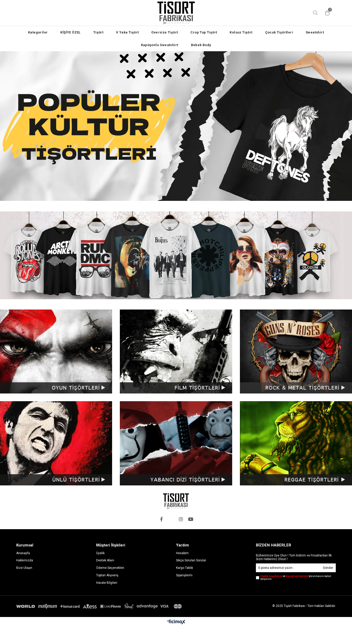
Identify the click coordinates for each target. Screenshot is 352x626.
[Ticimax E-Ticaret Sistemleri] (176, 622)
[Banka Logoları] (100, 606)
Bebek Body (201, 45)
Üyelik (100, 553)
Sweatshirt (315, 32)
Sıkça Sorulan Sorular (191, 560)
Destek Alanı (105, 560)
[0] (326, 13)
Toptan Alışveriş (107, 575)
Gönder (328, 568)
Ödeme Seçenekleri (110, 568)
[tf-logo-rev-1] (176, 501)
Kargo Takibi (184, 568)
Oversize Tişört (164, 32)
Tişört (98, 32)
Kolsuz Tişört (241, 32)
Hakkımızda (24, 560)
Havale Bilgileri (106, 583)
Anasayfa (23, 553)
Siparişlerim (184, 575)
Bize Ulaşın (24, 568)
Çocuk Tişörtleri (279, 32)
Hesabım (182, 553)
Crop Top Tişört (203, 32)
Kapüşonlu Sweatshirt (159, 45)
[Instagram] (181, 519)
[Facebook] (161, 519)
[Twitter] (171, 519)
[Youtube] (191, 519)
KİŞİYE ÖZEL (70, 32)
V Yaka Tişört (127, 32)
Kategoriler (38, 32)
